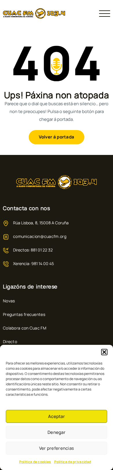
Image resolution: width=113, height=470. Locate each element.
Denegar (56, 432)
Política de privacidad (72, 461)
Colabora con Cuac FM (24, 328)
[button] (104, 352)
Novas (9, 301)
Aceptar (56, 416)
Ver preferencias (56, 448)
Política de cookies (35, 461)
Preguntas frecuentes (24, 314)
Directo (10, 341)
